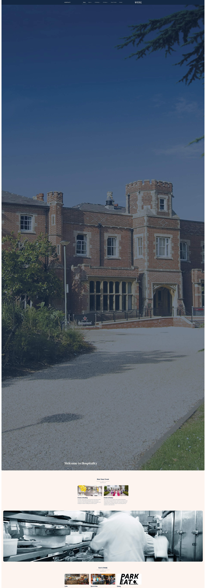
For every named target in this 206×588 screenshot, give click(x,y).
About (89, 2)
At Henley (105, 2)
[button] (66, 468)
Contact (120, 2)
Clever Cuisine (113, 2)
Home (84, 2)
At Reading (97, 2)
